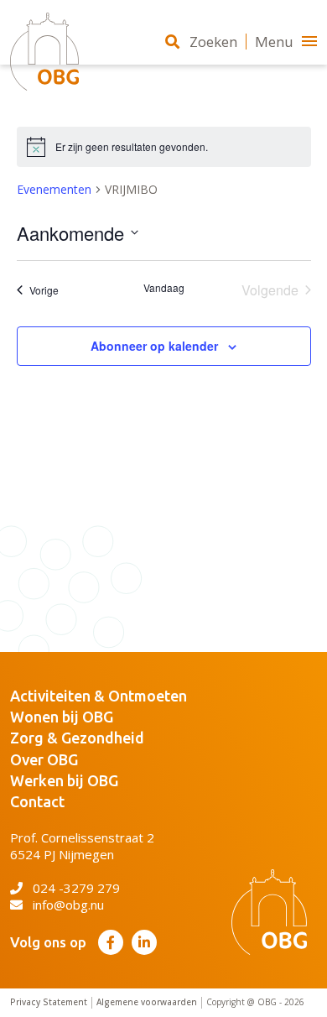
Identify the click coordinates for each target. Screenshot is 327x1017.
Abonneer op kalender (154, 345)
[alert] (164, 147)
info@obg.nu (68, 904)
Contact (37, 801)
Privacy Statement (48, 1002)
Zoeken (213, 42)
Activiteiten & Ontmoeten (98, 695)
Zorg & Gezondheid (77, 737)
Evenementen (54, 189)
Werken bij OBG (64, 780)
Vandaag (163, 288)
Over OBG (44, 759)
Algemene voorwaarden (146, 1002)
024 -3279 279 (76, 887)
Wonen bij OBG (61, 716)
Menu (274, 42)
